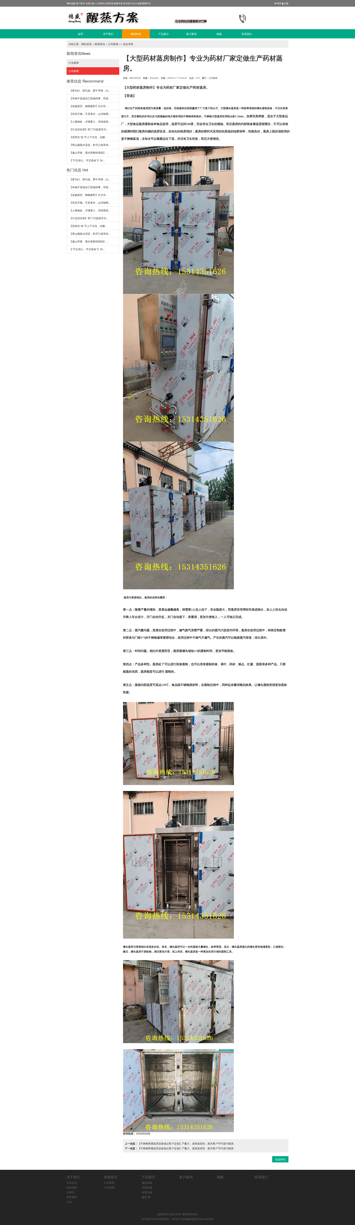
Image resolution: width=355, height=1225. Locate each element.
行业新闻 (73, 62)
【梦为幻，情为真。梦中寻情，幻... (90, 90)
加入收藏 (137, 3)
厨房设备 (147, 1192)
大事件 (70, 1192)
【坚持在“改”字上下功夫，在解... (88, 137)
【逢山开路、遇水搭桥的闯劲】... (89, 152)
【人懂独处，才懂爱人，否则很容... (90, 121)
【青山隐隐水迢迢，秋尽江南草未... (90, 145)
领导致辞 (72, 1197)
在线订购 (89, 3)
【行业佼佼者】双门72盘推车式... (89, 129)
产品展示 (163, 34)
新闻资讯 (136, 34)
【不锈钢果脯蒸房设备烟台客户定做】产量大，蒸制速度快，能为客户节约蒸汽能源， (187, 1143)
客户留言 (80, 3)
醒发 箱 (146, 1197)
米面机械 (147, 1187)
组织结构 (72, 1187)
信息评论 (280, 1159)
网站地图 (71, 3)
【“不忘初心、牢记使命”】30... (87, 160)
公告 (69, 1202)
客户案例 (191, 34)
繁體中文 (146, 3)
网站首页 (86, 44)
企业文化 (72, 1182)
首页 (80, 34)
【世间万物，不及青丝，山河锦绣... (90, 114)
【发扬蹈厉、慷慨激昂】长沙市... (89, 106)
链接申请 (118, 3)
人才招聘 (99, 3)
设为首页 (127, 3)
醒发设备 (147, 1182)
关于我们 (108, 34)
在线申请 (108, 3)
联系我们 (247, 34)
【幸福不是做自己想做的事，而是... (90, 98)
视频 (219, 34)
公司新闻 (113, 44)
